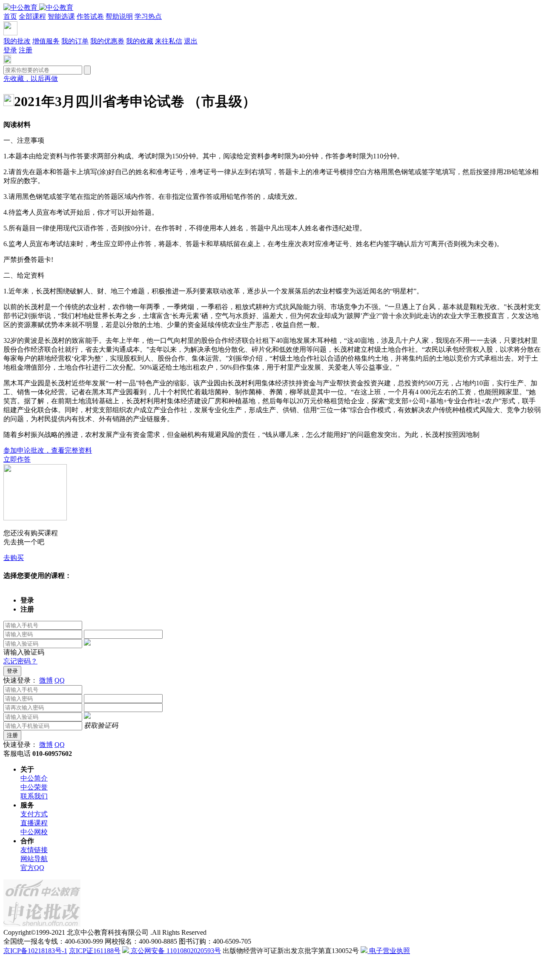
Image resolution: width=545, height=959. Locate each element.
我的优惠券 (107, 41)
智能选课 (61, 16)
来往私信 (168, 41)
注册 (25, 50)
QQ (59, 680)
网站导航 (34, 858)
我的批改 (17, 41)
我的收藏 (139, 41)
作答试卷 (90, 16)
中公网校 (34, 832)
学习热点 (148, 16)
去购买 (13, 557)
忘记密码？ (20, 661)
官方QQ (32, 867)
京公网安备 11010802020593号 (175, 950)
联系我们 (34, 796)
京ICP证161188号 (94, 950)
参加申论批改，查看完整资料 (47, 450)
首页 (10, 16)
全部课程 (32, 16)
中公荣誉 (34, 787)
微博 (46, 680)
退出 (191, 41)
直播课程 (34, 823)
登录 (10, 50)
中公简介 (34, 778)
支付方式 (34, 814)
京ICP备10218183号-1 (35, 950)
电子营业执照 (388, 950)
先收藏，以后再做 (30, 78)
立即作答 (17, 459)
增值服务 (46, 41)
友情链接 (34, 849)
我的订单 (75, 41)
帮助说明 (119, 16)
